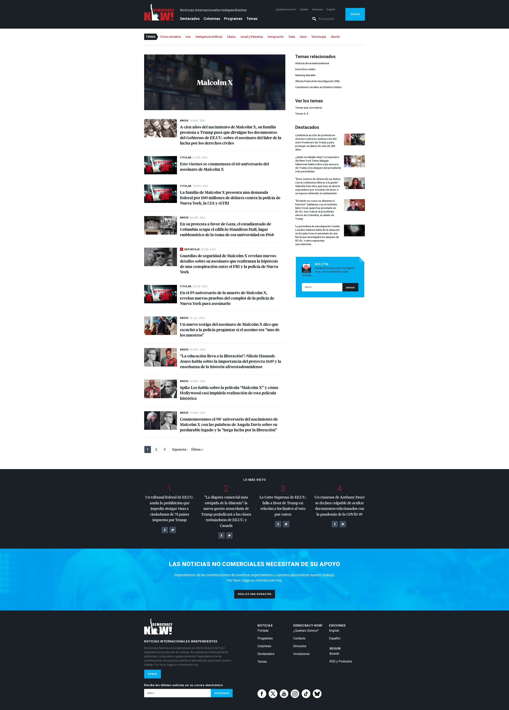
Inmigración (276, 36)
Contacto (299, 638)
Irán (188, 36)
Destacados (190, 18)
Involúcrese (301, 654)
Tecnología (318, 36)
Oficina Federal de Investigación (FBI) (317, 81)
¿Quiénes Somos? (285, 9)
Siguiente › (180, 449)
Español (334, 638)
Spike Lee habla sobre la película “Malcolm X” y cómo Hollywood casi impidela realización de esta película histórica (229, 393)
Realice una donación (254, 594)
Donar (355, 14)
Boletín (304, 9)
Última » (197, 449)
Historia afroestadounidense (312, 63)
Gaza (303, 36)
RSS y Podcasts (340, 661)
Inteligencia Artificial (208, 36)
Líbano (231, 36)
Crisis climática (170, 36)
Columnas (212, 18)
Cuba (291, 36)
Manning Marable (305, 75)
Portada (262, 630)
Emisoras (317, 9)
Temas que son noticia (308, 107)
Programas (233, 18)
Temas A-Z (301, 113)
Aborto (335, 36)
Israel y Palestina (252, 36)
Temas (251, 18)
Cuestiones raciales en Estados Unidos (318, 87)
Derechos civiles (305, 69)
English (331, 9)
